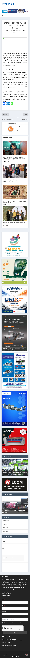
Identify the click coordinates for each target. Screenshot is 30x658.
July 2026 (5, 524)
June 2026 (5, 527)
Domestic (15, 32)
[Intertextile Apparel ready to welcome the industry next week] (15, 171)
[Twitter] (7, 103)
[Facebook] (4, 103)
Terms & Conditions (6, 593)
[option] (15, 467)
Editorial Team (13, 30)
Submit (15, 632)
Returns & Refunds (6, 595)
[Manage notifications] (26, 655)
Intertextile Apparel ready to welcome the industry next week (14, 180)
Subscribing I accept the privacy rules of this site (13, 623)
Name (3, 541)
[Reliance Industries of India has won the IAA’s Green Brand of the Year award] (15, 213)
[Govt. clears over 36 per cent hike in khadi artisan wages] (15, 192)
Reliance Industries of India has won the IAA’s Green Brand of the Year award (14, 223)
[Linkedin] (9, 103)
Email (3, 548)
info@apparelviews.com (10, 645)
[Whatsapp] (12, 103)
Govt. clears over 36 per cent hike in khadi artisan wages (14, 202)
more (20, 589)
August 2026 (6, 520)
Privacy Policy (5, 592)
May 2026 (5, 531)
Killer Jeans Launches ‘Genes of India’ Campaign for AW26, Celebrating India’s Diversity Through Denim (14, 159)
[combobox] (3, 619)
